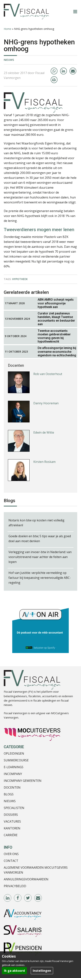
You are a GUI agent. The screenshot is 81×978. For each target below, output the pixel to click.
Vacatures (12, 821)
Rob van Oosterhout (47, 374)
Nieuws (9, 60)
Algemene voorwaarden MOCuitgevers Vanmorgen (36, 870)
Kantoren (12, 828)
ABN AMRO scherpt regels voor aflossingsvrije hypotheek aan (56, 303)
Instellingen (42, 971)
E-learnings (13, 767)
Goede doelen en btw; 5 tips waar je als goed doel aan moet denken (39, 538)
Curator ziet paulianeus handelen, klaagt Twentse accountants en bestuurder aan (56, 319)
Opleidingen (14, 753)
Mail (38, 898)
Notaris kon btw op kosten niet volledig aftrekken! (36, 522)
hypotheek (20, 279)
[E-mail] (73, 71)
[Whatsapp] (54, 71)
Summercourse (16, 760)
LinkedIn (7, 898)
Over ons (11, 854)
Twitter (28, 898)
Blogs (9, 794)
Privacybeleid (15, 886)
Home (7, 29)
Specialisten (14, 808)
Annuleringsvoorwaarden (26, 879)
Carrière (11, 835)
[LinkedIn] (63, 71)
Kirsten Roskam (44, 462)
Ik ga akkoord (14, 971)
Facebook (18, 898)
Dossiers (11, 815)
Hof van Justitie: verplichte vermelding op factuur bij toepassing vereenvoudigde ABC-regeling (39, 578)
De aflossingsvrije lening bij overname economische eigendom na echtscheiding (57, 351)
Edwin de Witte (43, 432)
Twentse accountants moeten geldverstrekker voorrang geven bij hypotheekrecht (54, 336)
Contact (11, 861)
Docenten (12, 787)
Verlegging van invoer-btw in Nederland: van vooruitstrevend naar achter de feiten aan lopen (40, 557)
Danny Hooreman (46, 403)
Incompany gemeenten (22, 781)
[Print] (54, 79)
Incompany (13, 774)
